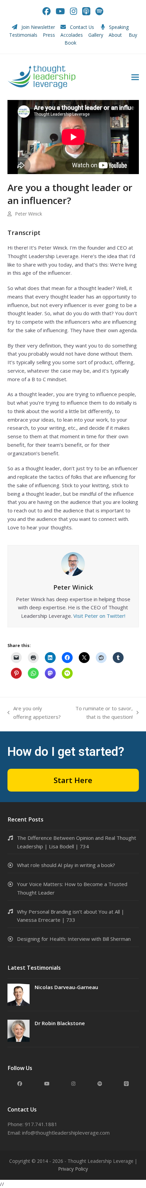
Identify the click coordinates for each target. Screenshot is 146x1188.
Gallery (95, 35)
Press (49, 35)
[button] (135, 77)
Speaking (119, 27)
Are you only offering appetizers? (34, 713)
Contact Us (82, 27)
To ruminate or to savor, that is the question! (100, 713)
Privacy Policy (73, 1169)
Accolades (71, 35)
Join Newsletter (38, 27)
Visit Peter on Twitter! (99, 615)
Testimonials (23, 35)
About (116, 35)
